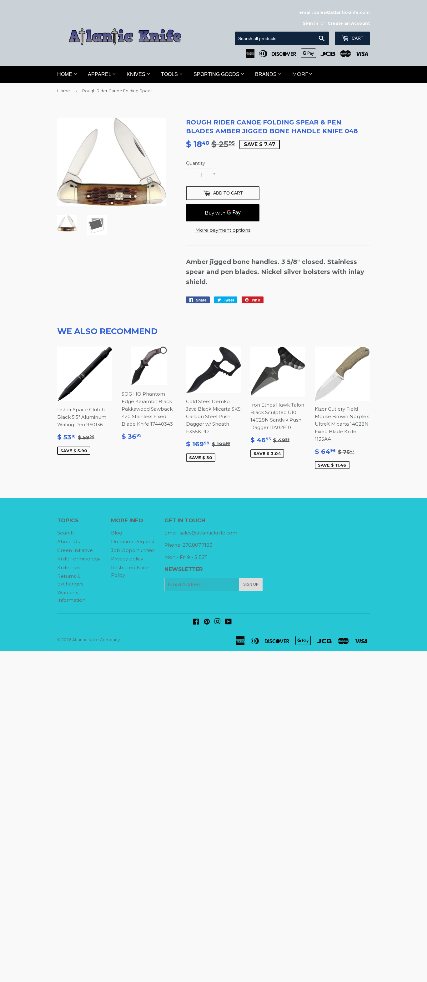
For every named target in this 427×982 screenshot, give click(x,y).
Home (65, 74)
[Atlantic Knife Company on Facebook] (196, 622)
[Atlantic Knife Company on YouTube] (228, 622)
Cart (357, 38)
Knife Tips (68, 567)
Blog (116, 533)
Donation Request (132, 541)
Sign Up (251, 584)
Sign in (310, 23)
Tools (170, 74)
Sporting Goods (217, 74)
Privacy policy (127, 559)
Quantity (195, 163)
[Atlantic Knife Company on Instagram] (217, 622)
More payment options (222, 230)
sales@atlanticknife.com (208, 533)
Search (65, 533)
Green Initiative (75, 550)
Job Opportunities (132, 550)
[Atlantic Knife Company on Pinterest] (206, 622)
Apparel (100, 74)
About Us (68, 541)
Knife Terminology (78, 559)
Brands (266, 74)
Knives (137, 74)
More (300, 74)
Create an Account (349, 23)
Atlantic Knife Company (96, 639)
